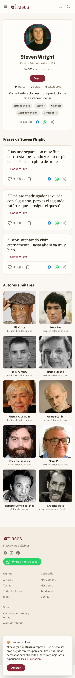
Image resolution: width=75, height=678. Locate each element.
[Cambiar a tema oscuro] (68, 6)
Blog (6, 597)
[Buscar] (60, 6)
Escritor (40, 106)
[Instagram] (12, 553)
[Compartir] (52, 122)
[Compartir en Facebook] (37, 122)
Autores (8, 580)
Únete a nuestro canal (25, 562)
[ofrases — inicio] (21, 6)
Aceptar (16, 668)
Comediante (50, 112)
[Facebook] (5, 553)
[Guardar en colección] (29, 179)
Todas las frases (12, 591)
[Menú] (6, 6)
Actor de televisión (27, 112)
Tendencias (47, 591)
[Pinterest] (18, 553)
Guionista (56, 106)
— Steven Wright (17, 169)
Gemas (45, 597)
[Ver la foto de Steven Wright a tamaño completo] (37, 37)
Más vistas (47, 586)
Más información (31, 659)
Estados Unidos (22, 106)
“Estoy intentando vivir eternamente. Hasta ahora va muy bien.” (36, 245)
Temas (7, 586)
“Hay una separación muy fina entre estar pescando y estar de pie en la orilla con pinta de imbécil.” (36, 157)
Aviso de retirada (13, 623)
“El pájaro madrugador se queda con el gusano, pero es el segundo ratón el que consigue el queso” (36, 201)
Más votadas (48, 580)
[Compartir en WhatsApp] (45, 122)
